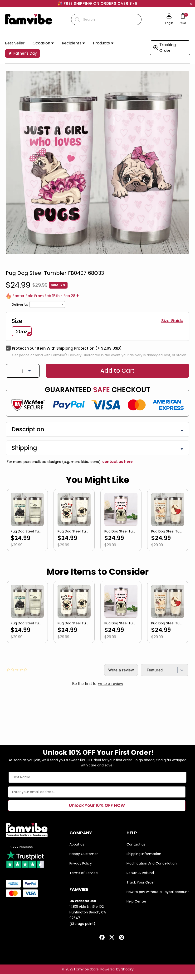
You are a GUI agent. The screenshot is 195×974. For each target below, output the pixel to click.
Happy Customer (83, 853)
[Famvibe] (29, 19)
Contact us (136, 844)
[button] (43, 43)
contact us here (117, 461)
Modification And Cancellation (152, 863)
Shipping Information (144, 853)
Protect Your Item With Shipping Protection (67, 348)
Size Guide (172, 320)
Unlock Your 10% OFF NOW (97, 805)
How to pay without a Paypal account (158, 891)
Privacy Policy (80, 863)
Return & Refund (140, 872)
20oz (21, 331)
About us (76, 844)
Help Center (136, 901)
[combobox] (106, 19)
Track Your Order (141, 882)
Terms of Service (83, 872)
